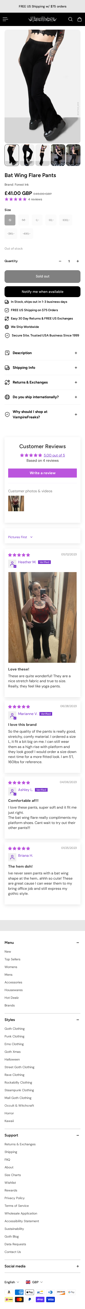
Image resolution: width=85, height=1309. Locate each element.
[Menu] (5, 19)
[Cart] (79, 19)
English (10, 1282)
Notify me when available (42, 291)
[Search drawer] (70, 19)
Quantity (11, 261)
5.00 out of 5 (54, 455)
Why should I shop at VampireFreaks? (30, 414)
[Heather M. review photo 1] (42, 617)
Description (22, 353)
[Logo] (42, 19)
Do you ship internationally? (36, 397)
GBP (35, 1282)
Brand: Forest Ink (17, 184)
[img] (19, 555)
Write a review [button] (43, 473)
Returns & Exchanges (30, 382)
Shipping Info (24, 367)
